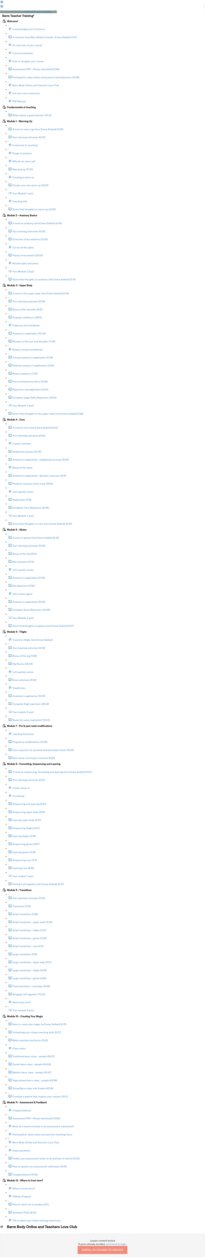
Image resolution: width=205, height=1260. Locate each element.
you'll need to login (116, 1244)
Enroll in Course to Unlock (102, 1250)
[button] (2, 2)
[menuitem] (2, 7)
